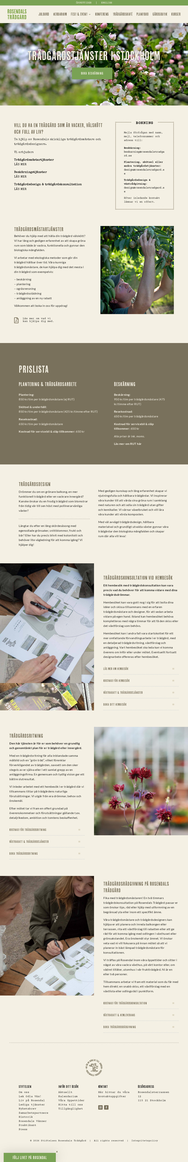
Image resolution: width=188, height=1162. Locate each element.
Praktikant (27, 1125)
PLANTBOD (142, 14)
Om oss (24, 1092)
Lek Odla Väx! (30, 1096)
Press (23, 1129)
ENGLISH (106, 2)
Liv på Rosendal (32, 1100)
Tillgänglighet (70, 1108)
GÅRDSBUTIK (160, 14)
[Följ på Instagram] (100, 1107)
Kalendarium (68, 1096)
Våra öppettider (71, 1100)
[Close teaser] (57, 1152)
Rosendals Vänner (33, 1121)
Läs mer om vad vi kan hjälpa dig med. (38, 320)
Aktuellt (65, 1092)
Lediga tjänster (32, 1104)
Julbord (44, 14)
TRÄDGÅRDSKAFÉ (123, 14)
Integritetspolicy (144, 1140)
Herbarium (60, 14)
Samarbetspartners (33, 1113)
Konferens (102, 14)
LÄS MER (20, 164)
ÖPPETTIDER (84, 2)
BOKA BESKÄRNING (92, 73)
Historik (26, 1117)
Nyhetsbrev (27, 1108)
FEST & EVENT (79, 14)
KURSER (175, 14)
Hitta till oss (70, 1104)
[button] (30, 1157)
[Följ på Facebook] (106, 1107)
